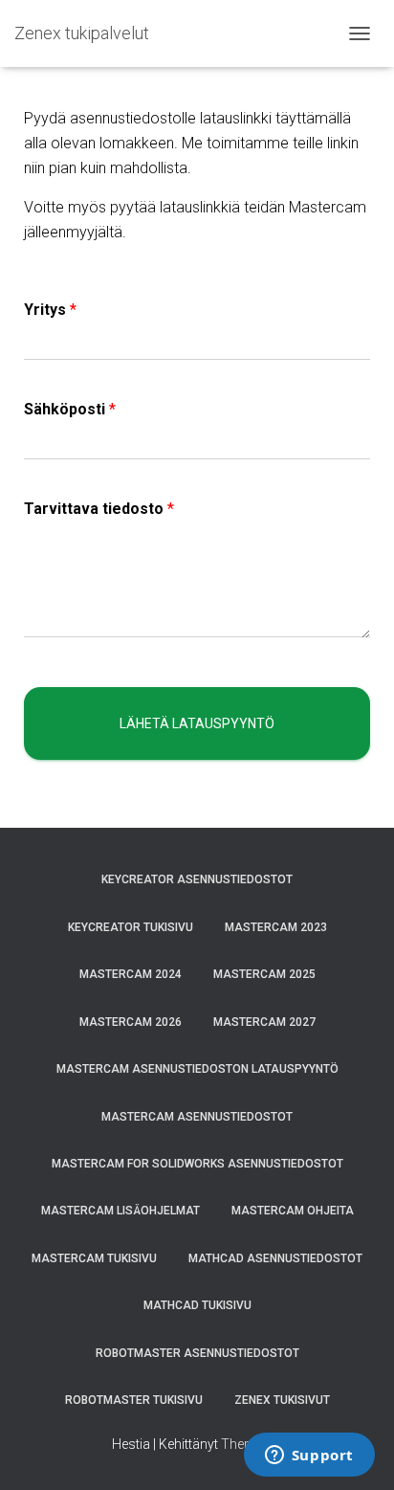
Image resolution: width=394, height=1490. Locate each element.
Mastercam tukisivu (94, 1258)
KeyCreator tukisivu (130, 927)
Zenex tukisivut (282, 1400)
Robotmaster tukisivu (134, 1400)
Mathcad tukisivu (197, 1305)
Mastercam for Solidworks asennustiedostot (197, 1163)
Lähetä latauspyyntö (197, 723)
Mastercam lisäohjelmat (120, 1210)
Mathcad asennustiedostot (275, 1258)
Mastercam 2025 (264, 974)
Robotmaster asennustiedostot (197, 1353)
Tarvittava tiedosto (99, 509)
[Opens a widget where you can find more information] (309, 1456)
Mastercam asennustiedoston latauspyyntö (197, 1069)
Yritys (50, 309)
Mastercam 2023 (276, 927)
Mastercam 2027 (264, 1022)
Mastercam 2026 (130, 1022)
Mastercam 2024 (130, 974)
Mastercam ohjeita (292, 1210)
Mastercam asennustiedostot (197, 1116)
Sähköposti (70, 409)
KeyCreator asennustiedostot (197, 879)
